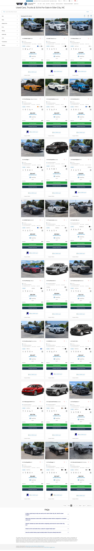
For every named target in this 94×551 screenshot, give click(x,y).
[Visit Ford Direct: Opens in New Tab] (52, 547)
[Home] (38, 4)
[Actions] (42, 39)
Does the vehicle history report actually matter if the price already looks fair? (43, 532)
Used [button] (44, 3)
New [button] (41, 3)
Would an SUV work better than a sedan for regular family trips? (40, 528)
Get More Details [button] (32, 62)
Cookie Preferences (34, 546)
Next (80, 505)
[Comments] (42, 49)
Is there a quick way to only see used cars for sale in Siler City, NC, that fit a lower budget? (44, 514)
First (65, 505)
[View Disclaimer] (32, 49)
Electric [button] (48, 3)
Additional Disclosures (41, 546)
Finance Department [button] (68, 3)
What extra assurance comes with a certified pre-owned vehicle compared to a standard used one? (46, 519)
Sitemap (27, 546)
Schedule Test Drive (32, 65)
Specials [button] (53, 3)
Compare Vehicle (27, 75)
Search (88, 11)
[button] (43, 27)
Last (84, 505)
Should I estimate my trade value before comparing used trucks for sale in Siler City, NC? (45, 524)
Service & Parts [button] (59, 3)
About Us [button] (76, 3)
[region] (32, 60)
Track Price (33, 56)
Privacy (30, 546)
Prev (69, 505)
